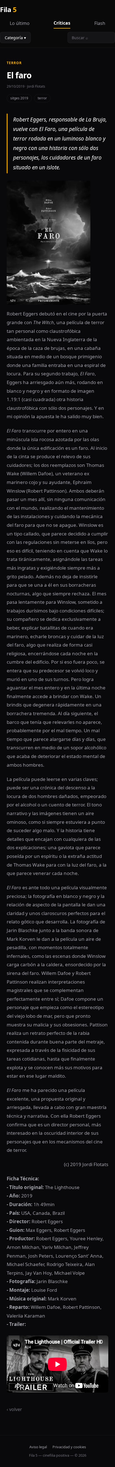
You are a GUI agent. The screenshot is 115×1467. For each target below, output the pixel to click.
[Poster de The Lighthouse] (57, 243)
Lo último (20, 23)
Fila (8, 9)
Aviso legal (38, 1446)
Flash (99, 23)
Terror (14, 62)
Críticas (62, 23)
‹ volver (14, 1409)
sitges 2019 (19, 98)
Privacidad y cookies (69, 1446)
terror (42, 98)
